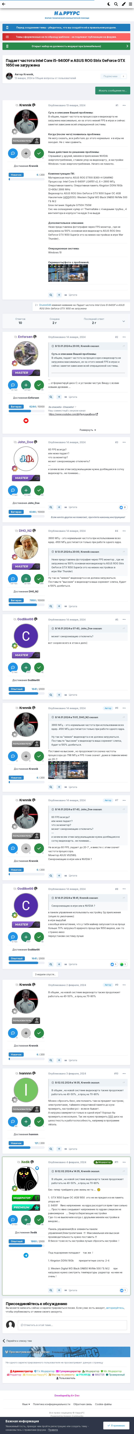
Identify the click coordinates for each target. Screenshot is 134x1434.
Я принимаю (117, 1425)
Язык (25, 1404)
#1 (117, 105)
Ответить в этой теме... (38, 1325)
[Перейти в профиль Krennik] (9, 76)
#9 (116, 984)
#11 (116, 1162)
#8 (116, 889)
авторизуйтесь (115, 1307)
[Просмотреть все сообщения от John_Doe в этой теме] (50, 507)
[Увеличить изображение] (68, 272)
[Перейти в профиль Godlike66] (26, 636)
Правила (53, 1429)
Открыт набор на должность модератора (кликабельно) (66, 46)
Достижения (26, 166)
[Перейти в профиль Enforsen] (26, 353)
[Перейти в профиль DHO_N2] (26, 547)
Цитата (73, 294)
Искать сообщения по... (113, 90)
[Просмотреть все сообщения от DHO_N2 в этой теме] (50, 606)
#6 (116, 707)
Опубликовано (66, 105)
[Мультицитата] (59, 295)
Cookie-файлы (103, 1404)
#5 (116, 619)
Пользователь (66, 1378)
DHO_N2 (84, 717)
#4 (116, 530)
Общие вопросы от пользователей (55, 78)
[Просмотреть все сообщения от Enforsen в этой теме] (50, 397)
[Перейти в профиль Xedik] (26, 1178)
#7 (116, 800)
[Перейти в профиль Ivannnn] (26, 1090)
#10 (116, 1073)
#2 (116, 337)
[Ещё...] (124, 105)
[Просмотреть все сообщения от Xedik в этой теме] (50, 1290)
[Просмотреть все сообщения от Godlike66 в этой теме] (50, 695)
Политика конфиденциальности (51, 1404)
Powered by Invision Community (67, 1416)
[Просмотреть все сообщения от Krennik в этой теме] (50, 295)
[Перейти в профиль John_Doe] (26, 458)
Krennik (28, 74)
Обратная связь (82, 1404)
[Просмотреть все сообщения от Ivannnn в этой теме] (50, 1149)
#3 (116, 442)
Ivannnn (25, 1073)
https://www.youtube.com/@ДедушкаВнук (72, 414)
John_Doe (86, 628)
